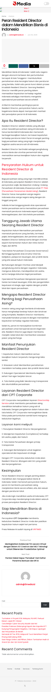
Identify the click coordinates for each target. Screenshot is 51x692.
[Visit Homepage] (22, 3)
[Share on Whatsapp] (13, 66)
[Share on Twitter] (34, 66)
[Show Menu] (3, 3)
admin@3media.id (16, 35)
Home (4, 16)
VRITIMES (37, 529)
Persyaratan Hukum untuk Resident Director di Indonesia (23, 169)
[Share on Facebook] (24, 66)
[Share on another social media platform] (44, 66)
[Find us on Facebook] (22, 686)
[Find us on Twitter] (25, 686)
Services (26, 669)
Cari (3, 601)
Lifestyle (11, 16)
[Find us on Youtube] (28, 686)
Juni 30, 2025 (32, 35)
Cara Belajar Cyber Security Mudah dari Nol (19, 623)
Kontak (17, 669)
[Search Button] (40, 3)
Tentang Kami (37, 669)
